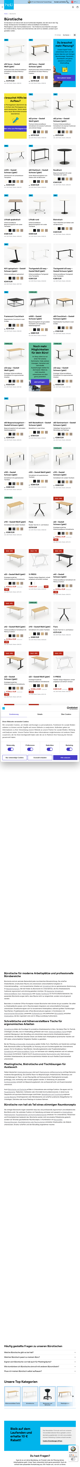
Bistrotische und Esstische (17, 1089)
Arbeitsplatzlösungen (24, 1072)
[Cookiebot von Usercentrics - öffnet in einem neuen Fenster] (68, 708)
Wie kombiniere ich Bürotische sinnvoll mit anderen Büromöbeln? (31, 1366)
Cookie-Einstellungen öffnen (52, 1441)
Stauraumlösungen (10, 1122)
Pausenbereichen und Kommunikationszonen (31, 1115)
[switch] (30, 749)
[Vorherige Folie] (6, 50)
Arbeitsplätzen (67, 1112)
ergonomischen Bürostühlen (14, 1013)
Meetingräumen (9, 1115)
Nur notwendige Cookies (15, 757)
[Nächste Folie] (24, 50)
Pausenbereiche (9, 1092)
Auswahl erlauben (40, 757)
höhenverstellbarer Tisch (12, 994)
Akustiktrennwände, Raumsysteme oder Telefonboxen (51, 1054)
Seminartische (57, 1072)
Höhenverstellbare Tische (57, 1032)
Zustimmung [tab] (14, 714)
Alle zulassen (65, 757)
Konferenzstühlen (10, 1082)
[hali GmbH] (9, 4)
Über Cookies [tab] (66, 714)
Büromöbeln (8, 1054)
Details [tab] (40, 714)
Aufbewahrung (36, 1013)
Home (6, 13)
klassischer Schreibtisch (55, 991)
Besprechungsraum (13, 989)
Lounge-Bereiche (10, 1097)
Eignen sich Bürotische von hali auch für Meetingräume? (27, 1362)
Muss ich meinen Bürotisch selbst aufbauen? (23, 1371)
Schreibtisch (47, 986)
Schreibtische (9, 1029)
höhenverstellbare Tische (25, 1051)
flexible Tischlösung (42, 994)
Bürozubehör (59, 1013)
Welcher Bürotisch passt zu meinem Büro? (22, 1357)
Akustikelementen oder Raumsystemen (31, 1122)
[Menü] (2, 7)
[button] (67, 35)
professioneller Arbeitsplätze (25, 1044)
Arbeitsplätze (8, 1016)
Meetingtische (27, 994)
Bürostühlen (58, 1120)
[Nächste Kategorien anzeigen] (73, 1396)
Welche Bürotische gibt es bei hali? (19, 1352)
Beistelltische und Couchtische (52, 1094)
